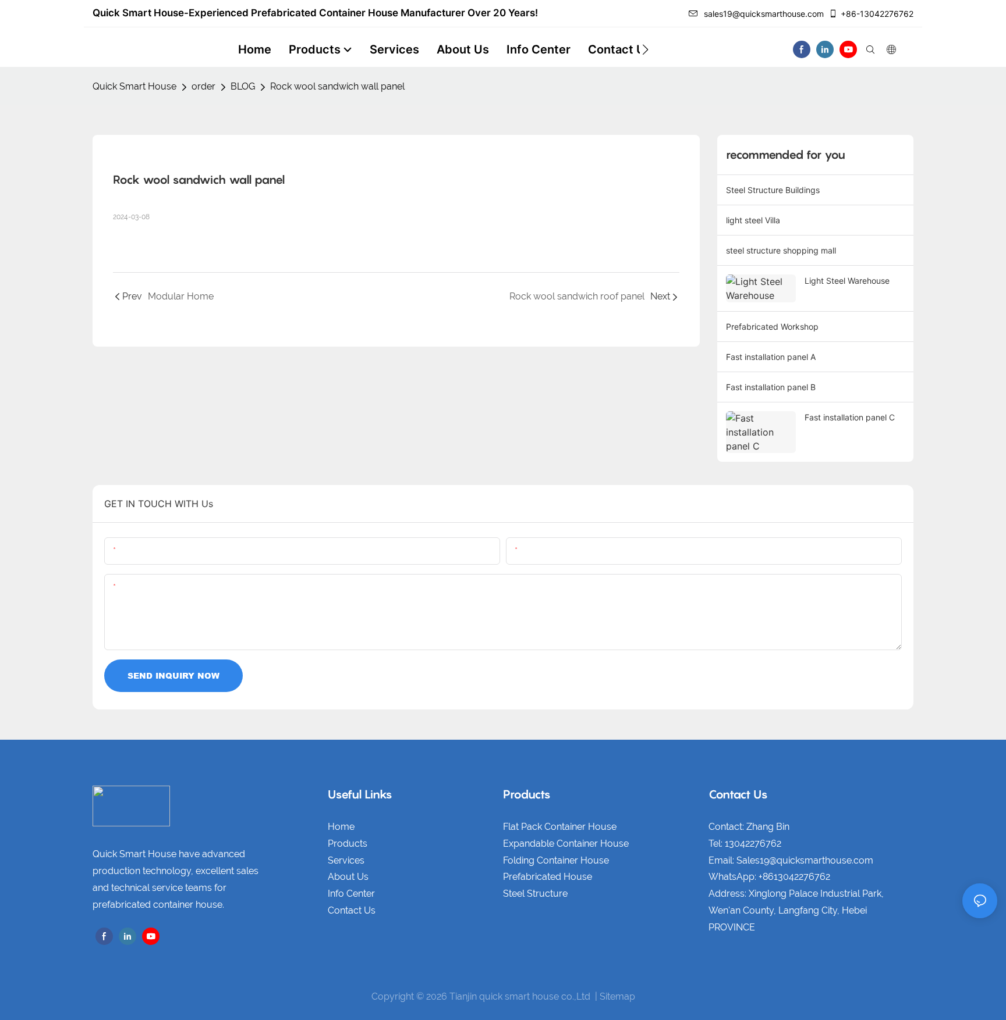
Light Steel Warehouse (847, 281)
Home (341, 826)
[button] (645, 49)
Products (347, 843)
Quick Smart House (134, 86)
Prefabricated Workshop (772, 326)
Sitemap (617, 996)
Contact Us (352, 910)
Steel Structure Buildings (773, 190)
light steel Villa (753, 220)
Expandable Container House (566, 843)
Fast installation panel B (771, 387)
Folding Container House (556, 860)
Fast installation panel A (771, 357)
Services (346, 860)
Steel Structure (535, 893)
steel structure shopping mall (781, 250)
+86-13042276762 (877, 14)
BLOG (243, 86)
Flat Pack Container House (560, 826)
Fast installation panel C (850, 417)
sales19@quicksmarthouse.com (764, 14)
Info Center (351, 893)
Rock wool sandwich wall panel (337, 86)
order (203, 86)
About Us (348, 876)
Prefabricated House (547, 876)
